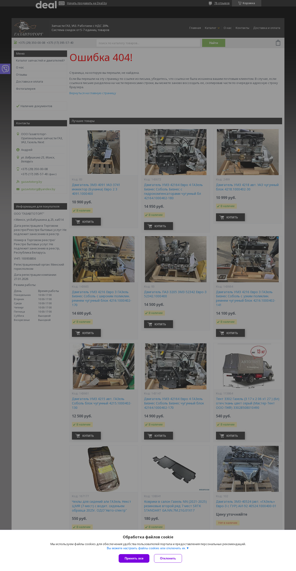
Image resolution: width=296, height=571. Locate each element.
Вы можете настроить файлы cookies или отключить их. (146, 548)
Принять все (134, 558)
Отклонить (168, 558)
